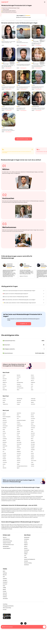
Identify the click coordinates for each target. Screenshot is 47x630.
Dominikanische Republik (21, 420)
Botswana (19, 416)
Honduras (4, 427)
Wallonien (4, 467)
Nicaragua (33, 444)
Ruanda (32, 453)
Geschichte (33, 404)
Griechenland (5, 425)
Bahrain (4, 414)
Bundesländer (6, 546)
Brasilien (32, 416)
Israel (32, 429)
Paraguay (33, 449)
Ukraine (4, 464)
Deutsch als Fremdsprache (29, 559)
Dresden (4, 591)
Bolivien (32, 414)
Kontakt (4, 609)
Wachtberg (5, 389)
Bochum (32, 375)
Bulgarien (4, 418)
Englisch (26, 544)
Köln (17, 380)
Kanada (18, 433)
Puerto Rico (19, 453)
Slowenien (18, 458)
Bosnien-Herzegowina (6, 416)
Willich (18, 389)
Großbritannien (19, 425)
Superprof (2, 20)
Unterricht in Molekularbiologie (10, 20)
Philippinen (19, 451)
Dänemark (4, 420)
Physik (4, 402)
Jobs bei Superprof (6, 548)
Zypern (18, 467)
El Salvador (5, 422)
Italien (4, 431)
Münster (32, 380)
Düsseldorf (5, 378)
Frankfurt (32, 378)
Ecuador (32, 420)
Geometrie (19, 402)
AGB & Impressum (6, 539)
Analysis (18, 404)
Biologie (4, 398)
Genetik (4, 400)
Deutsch (26, 548)
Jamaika (18, 431)
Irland (4, 429)
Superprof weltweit (7, 542)
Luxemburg (5, 438)
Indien (18, 427)
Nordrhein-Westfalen (19, 20)
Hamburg (5, 572)
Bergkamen (33, 382)
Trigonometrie (5, 404)
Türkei (32, 462)
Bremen (4, 589)
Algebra (32, 402)
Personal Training (28, 562)
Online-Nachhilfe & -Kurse (8, 544)
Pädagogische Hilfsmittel (8, 605)
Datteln (4, 384)
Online (32, 389)
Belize (18, 414)
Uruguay (32, 464)
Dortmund (5, 583)
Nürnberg (5, 594)
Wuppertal (5, 382)
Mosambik (33, 442)
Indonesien (33, 427)
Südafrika (4, 460)
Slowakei (4, 458)
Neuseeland (19, 444)
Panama (18, 449)
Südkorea (18, 460)
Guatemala (33, 425)
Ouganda (32, 447)
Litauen (32, 436)
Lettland (18, 436)
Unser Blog (5, 604)
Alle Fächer (26, 564)
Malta (32, 438)
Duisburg (5, 596)
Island (18, 429)
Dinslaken (18, 384)
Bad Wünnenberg (20, 382)
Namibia (4, 444)
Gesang (25, 542)
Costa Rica (33, 418)
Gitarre (25, 546)
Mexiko (32, 440)
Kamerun (4, 433)
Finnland (32, 422)
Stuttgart (5, 580)
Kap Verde (33, 433)
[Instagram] (25, 623)
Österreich (19, 447)
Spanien (32, 458)
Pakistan (4, 449)
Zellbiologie (33, 398)
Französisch (26, 550)
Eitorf (32, 384)
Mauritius (18, 440)
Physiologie (19, 400)
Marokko (4, 440)
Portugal (4, 453)
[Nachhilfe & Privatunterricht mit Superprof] (4, 2)
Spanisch (26, 551)
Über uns (4, 537)
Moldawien (5, 442)
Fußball (25, 553)
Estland (18, 422)
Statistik (26, 561)
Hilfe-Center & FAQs (7, 607)
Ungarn (18, 464)
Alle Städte (5, 598)
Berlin (4, 571)
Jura (25, 555)
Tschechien (5, 462)
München (5, 574)
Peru (3, 451)
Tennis (25, 557)
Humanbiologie (19, 398)
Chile (18, 418)
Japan (32, 431)
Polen (32, 451)
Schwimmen (26, 539)
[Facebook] (22, 623)
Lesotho (4, 436)
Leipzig (4, 587)
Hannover (4, 380)
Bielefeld (18, 375)
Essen (18, 378)
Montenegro (19, 442)
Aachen (4, 375)
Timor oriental (33, 460)
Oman (4, 447)
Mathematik (33, 400)
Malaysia (18, 438)
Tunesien (18, 462)
